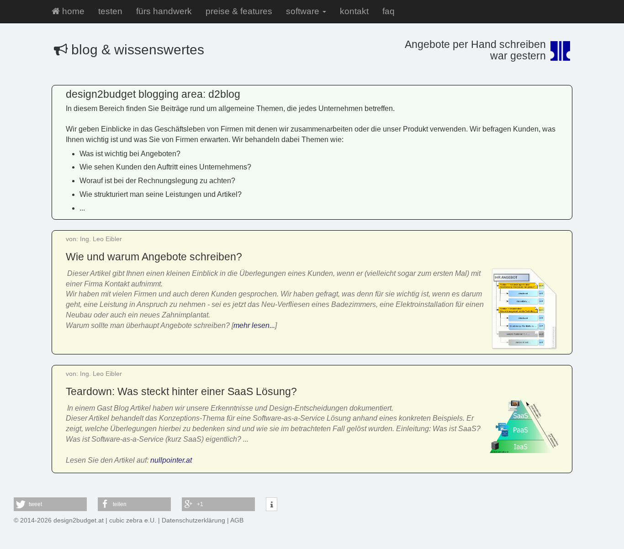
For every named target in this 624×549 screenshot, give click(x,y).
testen (110, 11)
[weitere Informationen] (271, 505)
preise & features (239, 11)
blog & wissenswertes (136, 49)
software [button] (304, 11)
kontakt (354, 11)
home (72, 11)
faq (388, 11)
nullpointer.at (171, 460)
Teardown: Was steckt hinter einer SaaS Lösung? (181, 391)
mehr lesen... (254, 325)
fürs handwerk (164, 11)
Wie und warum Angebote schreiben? (154, 257)
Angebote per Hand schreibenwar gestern (475, 50)
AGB (236, 520)
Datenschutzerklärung (193, 520)
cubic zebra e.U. (132, 520)
